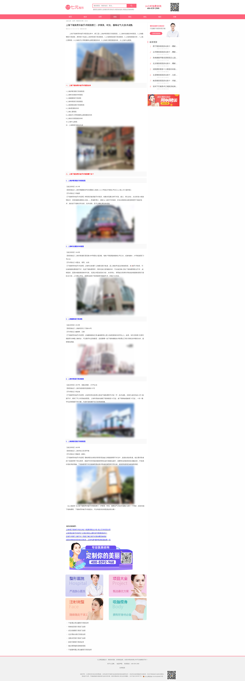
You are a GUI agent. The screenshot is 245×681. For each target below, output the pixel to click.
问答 (174, 17)
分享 (100, 17)
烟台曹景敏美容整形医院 (76, 646)
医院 (115, 17)
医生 (130, 17)
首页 (70, 17)
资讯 (145, 17)
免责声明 (119, 663)
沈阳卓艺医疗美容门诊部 (76, 638)
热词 (85, 17)
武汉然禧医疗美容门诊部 (76, 630)
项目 (159, 17)
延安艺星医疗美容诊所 (76, 642)
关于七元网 (110, 663)
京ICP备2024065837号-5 (136, 676)
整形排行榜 (79, 21)
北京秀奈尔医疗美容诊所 (76, 634)
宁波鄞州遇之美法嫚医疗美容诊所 (80, 649)
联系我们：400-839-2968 (131, 663)
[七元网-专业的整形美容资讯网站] (74, 7)
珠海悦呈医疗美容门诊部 (76, 627)
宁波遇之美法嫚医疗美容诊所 (78, 623)
